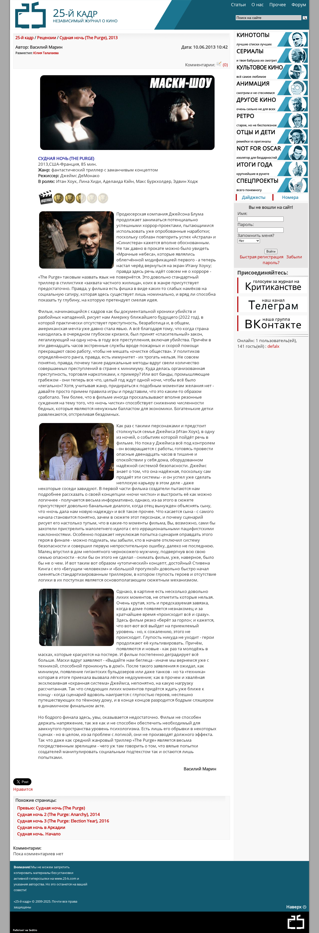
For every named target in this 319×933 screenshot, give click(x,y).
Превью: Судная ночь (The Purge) (51, 808)
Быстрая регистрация (261, 257)
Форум (299, 4)
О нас (257, 4)
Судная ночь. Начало (39, 834)
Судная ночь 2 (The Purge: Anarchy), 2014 (58, 814)
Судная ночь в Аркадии (41, 827)
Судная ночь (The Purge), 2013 (89, 37)
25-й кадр (24, 37)
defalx (273, 346)
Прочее (277, 4)
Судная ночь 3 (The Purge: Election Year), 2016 (63, 821)
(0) (225, 65)
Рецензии (46, 37)
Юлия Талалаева (46, 53)
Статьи (238, 4)
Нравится (23, 789)
